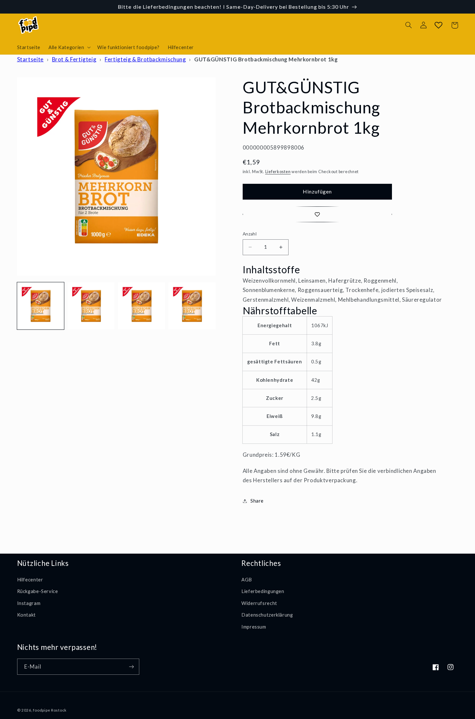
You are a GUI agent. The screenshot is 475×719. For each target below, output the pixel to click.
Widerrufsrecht (259, 603)
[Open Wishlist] (438, 25)
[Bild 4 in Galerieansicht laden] (192, 305)
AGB (246, 579)
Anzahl (250, 233)
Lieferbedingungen (262, 591)
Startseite (30, 59)
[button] (68, 47)
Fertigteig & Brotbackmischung (145, 59)
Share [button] (257, 501)
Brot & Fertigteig (74, 59)
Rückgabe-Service (37, 591)
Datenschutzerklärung (267, 615)
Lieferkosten (278, 171)
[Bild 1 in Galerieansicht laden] (40, 305)
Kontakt (26, 615)
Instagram (29, 603)
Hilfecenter (30, 579)
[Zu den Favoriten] (317, 214)
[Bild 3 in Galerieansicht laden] (141, 305)
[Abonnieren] (131, 666)
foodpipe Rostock (50, 710)
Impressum (253, 627)
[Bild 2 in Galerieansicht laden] (91, 305)
